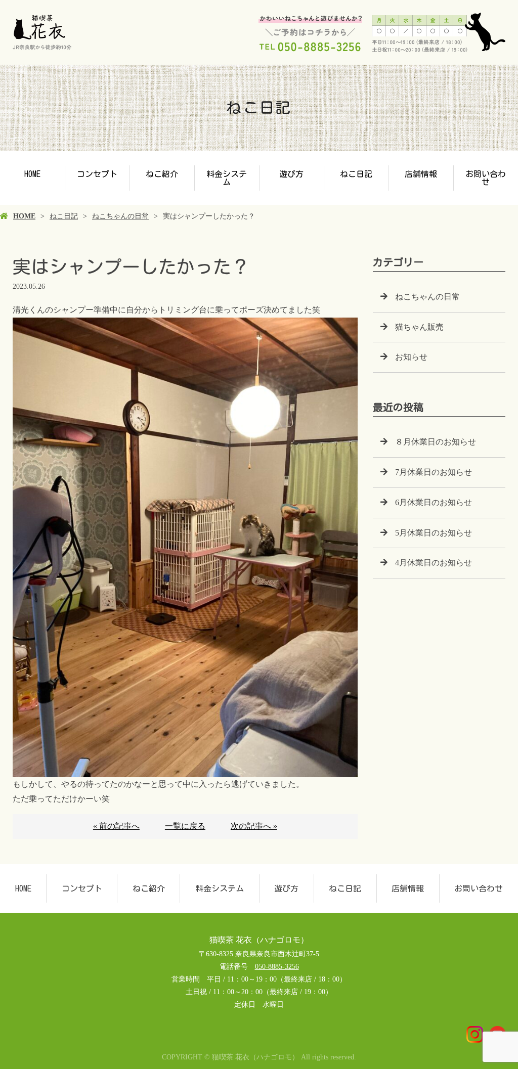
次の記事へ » (254, 826)
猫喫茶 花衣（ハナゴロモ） (259, 940)
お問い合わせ (485, 178)
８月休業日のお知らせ (435, 441)
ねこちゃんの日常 (120, 216)
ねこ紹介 (162, 174)
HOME (32, 174)
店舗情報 (421, 174)
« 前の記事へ (116, 826)
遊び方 (291, 174)
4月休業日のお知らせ (433, 562)
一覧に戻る (185, 826)
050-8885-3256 (277, 966)
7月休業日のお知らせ (433, 472)
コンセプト (97, 174)
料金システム (226, 178)
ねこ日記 (356, 174)
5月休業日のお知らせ (433, 532)
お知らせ (411, 356)
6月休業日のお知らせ (433, 502)
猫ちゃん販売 (419, 327)
